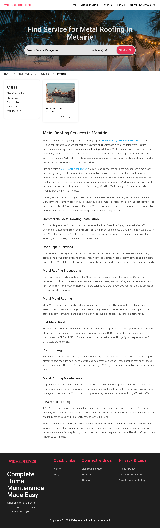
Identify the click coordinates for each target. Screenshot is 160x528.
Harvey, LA (12, 98)
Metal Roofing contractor (74, 169)
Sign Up (120, 5)
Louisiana (44, 74)
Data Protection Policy (132, 480)
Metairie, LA (13, 102)
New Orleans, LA (15, 93)
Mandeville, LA (14, 111)
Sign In (108, 5)
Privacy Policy (127, 468)
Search (125, 50)
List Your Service (90, 5)
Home (73, 5)
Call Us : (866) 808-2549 (142, 5)
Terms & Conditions (130, 474)
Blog (56, 474)
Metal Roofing (25, 74)
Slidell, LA (12, 106)
